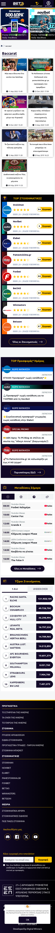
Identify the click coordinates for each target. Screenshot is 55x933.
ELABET (5, 772)
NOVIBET (6, 767)
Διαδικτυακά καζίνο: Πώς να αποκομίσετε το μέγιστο (14, 177)
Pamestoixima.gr (22, 254)
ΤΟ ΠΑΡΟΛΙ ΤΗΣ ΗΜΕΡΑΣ (14, 722)
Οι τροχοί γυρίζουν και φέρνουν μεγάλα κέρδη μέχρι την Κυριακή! (14, 114)
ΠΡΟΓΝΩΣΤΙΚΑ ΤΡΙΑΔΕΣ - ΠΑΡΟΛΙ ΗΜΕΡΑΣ (23, 745)
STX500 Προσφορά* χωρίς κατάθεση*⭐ (25, 377)
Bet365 (17, 288)
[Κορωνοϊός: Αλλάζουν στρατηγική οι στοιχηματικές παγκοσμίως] (40, 102)
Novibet (17, 221)
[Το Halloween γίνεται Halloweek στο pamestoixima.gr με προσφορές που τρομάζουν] (40, 65)
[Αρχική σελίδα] (2, 46)
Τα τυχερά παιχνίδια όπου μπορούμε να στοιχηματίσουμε (41, 147)
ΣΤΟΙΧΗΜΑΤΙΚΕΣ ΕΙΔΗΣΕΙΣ (15, 816)
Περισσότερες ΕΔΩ (25, 472)
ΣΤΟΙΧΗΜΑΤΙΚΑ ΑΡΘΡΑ (13, 810)
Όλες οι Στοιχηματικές (25, 341)
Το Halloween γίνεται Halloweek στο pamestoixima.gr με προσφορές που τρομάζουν (40, 80)
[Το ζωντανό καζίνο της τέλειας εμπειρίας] (14, 135)
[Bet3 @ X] (26, 837)
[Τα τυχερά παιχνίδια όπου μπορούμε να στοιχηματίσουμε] (40, 135)
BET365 (5, 788)
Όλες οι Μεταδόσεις (25, 568)
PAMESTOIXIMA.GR (11, 778)
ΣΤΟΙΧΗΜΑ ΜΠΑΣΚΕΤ (12, 750)
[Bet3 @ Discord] (7, 837)
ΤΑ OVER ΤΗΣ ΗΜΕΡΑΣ (13, 717)
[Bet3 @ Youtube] (35, 837)
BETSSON (6, 798)
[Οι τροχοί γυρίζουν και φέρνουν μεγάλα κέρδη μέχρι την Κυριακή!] (14, 102)
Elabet (16, 238)
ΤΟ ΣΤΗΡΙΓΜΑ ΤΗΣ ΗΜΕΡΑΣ (15, 712)
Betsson (17, 321)
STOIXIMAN (7, 762)
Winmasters (19, 304)
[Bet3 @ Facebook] (17, 837)
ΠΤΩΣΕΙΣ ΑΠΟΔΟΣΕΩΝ (13, 734)
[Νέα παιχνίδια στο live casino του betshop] (14, 65)
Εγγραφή (43, 859)
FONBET (6, 783)
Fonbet (17, 271)
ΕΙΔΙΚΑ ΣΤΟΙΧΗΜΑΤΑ (12, 740)
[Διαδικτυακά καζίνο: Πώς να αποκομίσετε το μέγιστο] (14, 165)
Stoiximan (18, 204)
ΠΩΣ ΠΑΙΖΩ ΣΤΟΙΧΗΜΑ (13, 821)
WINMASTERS (8, 793)
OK (27, 919)
